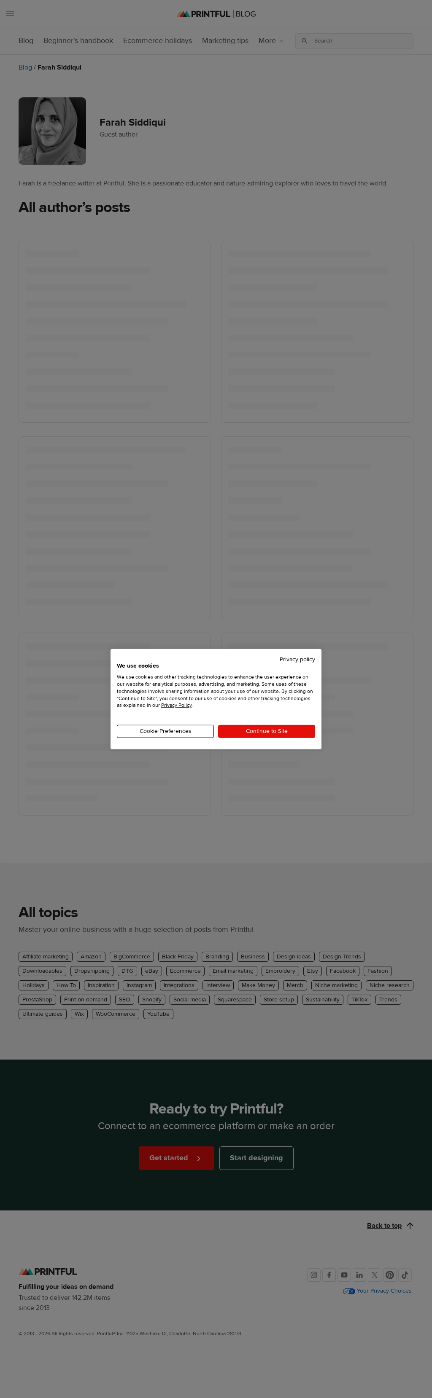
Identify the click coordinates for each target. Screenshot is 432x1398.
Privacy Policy (176, 705)
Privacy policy (297, 659)
